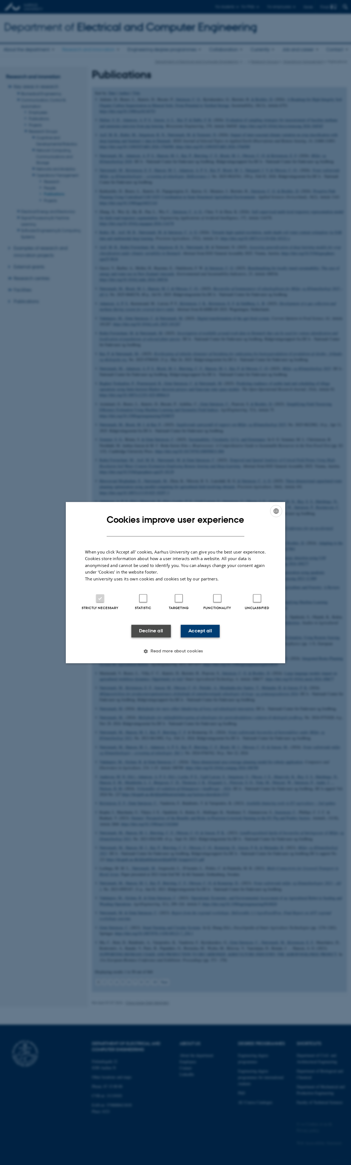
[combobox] (276, 511)
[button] (175, 651)
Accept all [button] (200, 631)
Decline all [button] (151, 631)
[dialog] (175, 582)
